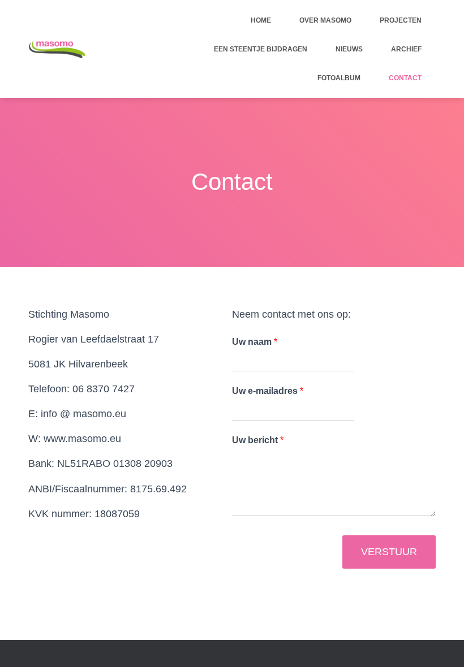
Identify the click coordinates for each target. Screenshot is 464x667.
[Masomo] (57, 49)
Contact (405, 78)
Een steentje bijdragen (260, 49)
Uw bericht (257, 440)
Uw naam (254, 342)
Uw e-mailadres (267, 391)
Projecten (401, 20)
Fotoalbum (338, 78)
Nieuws (349, 49)
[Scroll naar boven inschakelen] (441, 644)
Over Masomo (325, 20)
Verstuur (389, 551)
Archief (406, 49)
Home (261, 20)
